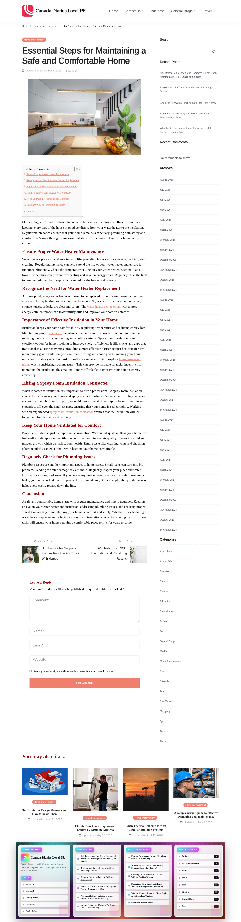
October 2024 (167, 399)
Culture (164, 591)
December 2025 (168, 259)
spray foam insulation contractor (71, 412)
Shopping (165, 711)
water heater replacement (104, 306)
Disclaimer (30, 904)
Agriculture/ (166, 551)
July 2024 (165, 429)
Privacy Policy (32, 898)
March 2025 (166, 349)
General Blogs (182, 11)
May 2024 (165, 449)
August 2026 (166, 179)
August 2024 (166, 419)
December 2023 (168, 499)
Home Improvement (34, 39)
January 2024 (167, 489)
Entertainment (167, 611)
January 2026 (167, 249)
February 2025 (167, 359)
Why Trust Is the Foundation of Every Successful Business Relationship (185, 130)
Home (113, 11)
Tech (162, 731)
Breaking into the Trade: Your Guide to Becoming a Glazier (186, 89)
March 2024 (166, 469)
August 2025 (166, 299)
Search (165, 39)
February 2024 (167, 479)
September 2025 (168, 289)
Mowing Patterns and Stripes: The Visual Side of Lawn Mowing (97, 906)
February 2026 (167, 239)
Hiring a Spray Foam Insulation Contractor (48, 192)
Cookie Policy (31, 911)
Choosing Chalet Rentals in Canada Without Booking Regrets (146, 875)
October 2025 (167, 279)
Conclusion (32, 211)
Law (162, 671)
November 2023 (168, 509)
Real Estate (165, 701)
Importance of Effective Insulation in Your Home (51, 186)
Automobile (166, 561)
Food (162, 631)
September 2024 (168, 409)
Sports (163, 721)
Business (157, 11)
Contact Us (133, 11)
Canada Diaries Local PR (61, 11)
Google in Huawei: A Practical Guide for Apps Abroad (188, 102)
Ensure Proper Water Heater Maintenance (47, 174)
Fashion (164, 621)
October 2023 (167, 519)
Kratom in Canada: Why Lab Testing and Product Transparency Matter (185, 115)
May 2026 (165, 209)
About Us (30, 884)
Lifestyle (164, 681)
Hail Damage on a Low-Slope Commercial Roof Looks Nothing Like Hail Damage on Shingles (188, 74)
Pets (162, 691)
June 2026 (165, 199)
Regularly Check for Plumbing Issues (45, 204)
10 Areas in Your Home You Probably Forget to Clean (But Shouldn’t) (147, 866)
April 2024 (165, 459)
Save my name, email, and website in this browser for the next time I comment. (74, 671)
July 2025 (165, 309)
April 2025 (165, 339)
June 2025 (165, 319)
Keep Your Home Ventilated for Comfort (47, 198)
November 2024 (168, 389)
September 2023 (168, 529)
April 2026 (165, 219)
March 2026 (166, 229)
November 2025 (168, 269)
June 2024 (165, 439)
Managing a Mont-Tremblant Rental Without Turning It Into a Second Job (147, 885)
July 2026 (165, 189)
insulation (55, 333)
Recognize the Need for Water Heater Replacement (52, 180)
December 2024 (168, 379)
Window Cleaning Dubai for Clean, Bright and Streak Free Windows (149, 894)
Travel (207, 11)
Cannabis (165, 581)
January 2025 (167, 369)
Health (163, 651)
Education (165, 601)
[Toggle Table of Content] (75, 169)
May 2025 (165, 329)
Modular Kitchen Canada (142, 903)
